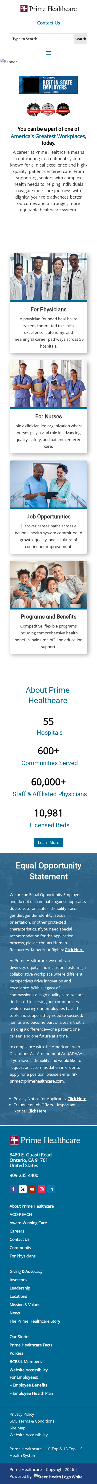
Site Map (17, 1428)
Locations (18, 1296)
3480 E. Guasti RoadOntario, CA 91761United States (31, 1160)
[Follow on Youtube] (32, 1189)
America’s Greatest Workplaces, (48, 136)
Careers (17, 1231)
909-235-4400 (24, 1175)
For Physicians (23, 1256)
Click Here (74, 949)
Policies (16, 1353)
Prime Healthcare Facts (31, 1345)
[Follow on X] (23, 1189)
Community (20, 1247)
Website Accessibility (29, 1369)
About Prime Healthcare (32, 1206)
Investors (18, 1279)
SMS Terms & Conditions (32, 1421)
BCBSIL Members (26, 1361)
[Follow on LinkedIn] (51, 1189)
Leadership (20, 1288)
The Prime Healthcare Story (35, 1321)
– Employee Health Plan (31, 1393)
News (15, 1313)
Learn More (48, 842)
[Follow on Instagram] (41, 1189)
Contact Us (48, 23)
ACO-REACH (21, 1214)
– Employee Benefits (28, 1385)
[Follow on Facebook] (13, 1189)
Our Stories (20, 1336)
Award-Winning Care (28, 1222)
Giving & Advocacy (26, 1271)
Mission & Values (25, 1304)
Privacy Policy (22, 1414)
